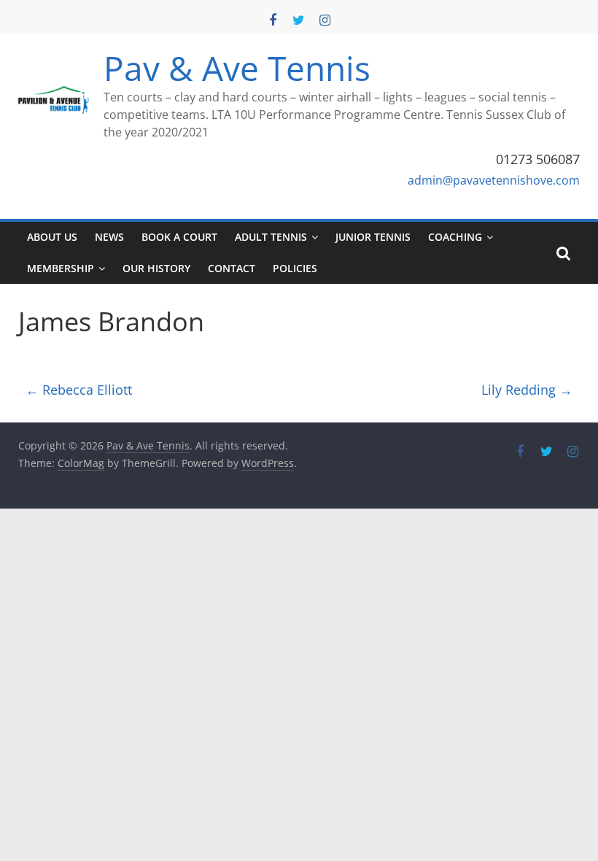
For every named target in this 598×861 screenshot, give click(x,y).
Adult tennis (271, 237)
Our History (156, 268)
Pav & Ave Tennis (237, 67)
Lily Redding (526, 389)
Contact (231, 268)
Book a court (179, 237)
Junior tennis (373, 237)
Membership (60, 268)
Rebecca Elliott (79, 389)
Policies (295, 268)
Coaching (455, 237)
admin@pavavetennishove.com (494, 180)
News (109, 237)
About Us (52, 237)
